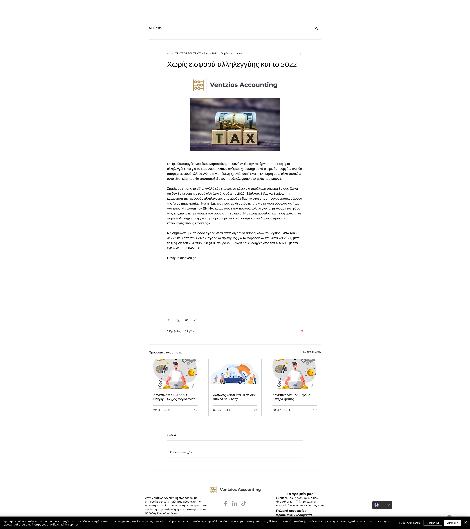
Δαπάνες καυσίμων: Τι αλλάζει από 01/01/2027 (234, 397)
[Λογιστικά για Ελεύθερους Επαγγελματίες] (294, 374)
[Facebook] (225, 503)
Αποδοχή (452, 523)
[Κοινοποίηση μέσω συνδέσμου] (196, 320)
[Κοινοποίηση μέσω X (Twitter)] (178, 320)
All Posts (155, 28)
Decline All (433, 523)
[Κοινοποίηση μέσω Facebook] (169, 320)
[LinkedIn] (234, 503)
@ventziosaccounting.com (307, 505)
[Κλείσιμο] (465, 522)
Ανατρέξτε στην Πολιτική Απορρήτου (55, 524)
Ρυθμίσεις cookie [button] (410, 523)
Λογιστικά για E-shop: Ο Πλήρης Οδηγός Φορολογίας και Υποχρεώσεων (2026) (174, 397)
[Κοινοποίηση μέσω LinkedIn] (187, 320)
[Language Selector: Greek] (382, 505)
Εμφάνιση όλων (312, 351)
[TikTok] (243, 503)
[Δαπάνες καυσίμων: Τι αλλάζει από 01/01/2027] (235, 374)
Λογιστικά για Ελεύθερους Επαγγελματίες (291, 397)
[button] (316, 28)
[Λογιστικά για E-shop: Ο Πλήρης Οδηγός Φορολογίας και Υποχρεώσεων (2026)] (175, 374)
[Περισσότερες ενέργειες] (301, 53)
